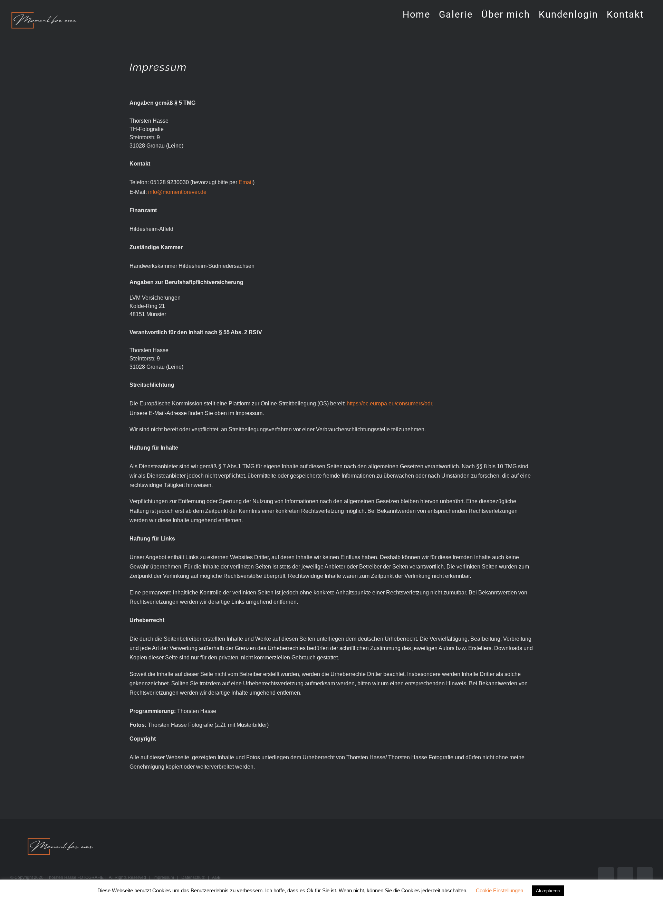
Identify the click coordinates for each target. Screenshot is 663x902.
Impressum (163, 877)
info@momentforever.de (177, 192)
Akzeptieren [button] (548, 890)
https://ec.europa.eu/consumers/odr (389, 403)
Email (246, 182)
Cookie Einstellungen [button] (499, 890)
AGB (216, 877)
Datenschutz (193, 877)
